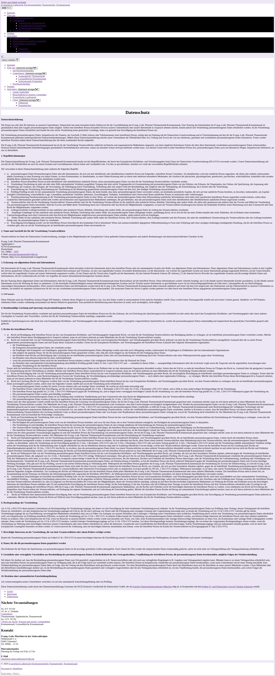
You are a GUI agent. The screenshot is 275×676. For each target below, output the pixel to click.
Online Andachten (21, 38)
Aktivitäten (12, 36)
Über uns (11, 15)
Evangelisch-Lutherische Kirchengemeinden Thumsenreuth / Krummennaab (35, 5)
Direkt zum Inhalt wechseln (13, 2)
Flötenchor (23, 49)
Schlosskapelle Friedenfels (30, 28)
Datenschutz (12, 596)
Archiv (10, 591)
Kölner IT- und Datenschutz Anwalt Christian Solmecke (227, 586)
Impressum (12, 594)
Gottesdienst (6, 614)
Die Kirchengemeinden (23, 18)
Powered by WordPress (11, 668)
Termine (10, 33)
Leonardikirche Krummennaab (32, 25)
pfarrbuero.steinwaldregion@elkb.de (17, 659)
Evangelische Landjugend (24, 44)
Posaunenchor (24, 51)
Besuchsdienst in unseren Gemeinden (29, 41)
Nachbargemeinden (21, 31)
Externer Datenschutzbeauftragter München (152, 586)
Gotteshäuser (18, 20)
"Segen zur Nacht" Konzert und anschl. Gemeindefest (25, 621)
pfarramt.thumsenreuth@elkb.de (23, 254)
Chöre (15, 46)
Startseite (11, 13)
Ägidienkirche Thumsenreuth (31, 23)
